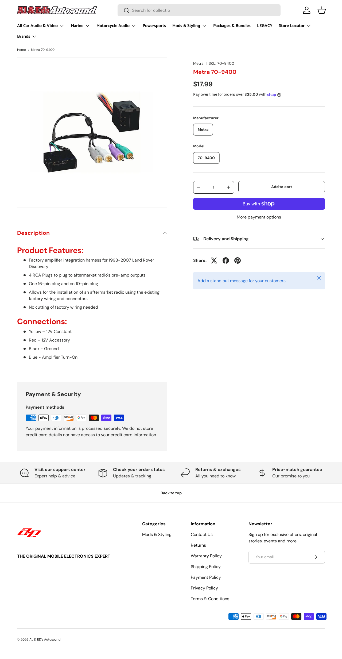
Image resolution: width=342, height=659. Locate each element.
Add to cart (281, 186)
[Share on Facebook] (226, 260)
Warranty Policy (206, 556)
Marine (77, 25)
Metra (198, 63)
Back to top (171, 493)
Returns (198, 545)
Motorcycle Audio (113, 25)
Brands (23, 36)
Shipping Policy (206, 566)
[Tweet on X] (214, 260)
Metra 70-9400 (43, 49)
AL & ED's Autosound (45, 639)
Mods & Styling (186, 25)
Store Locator (292, 25)
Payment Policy (206, 577)
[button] (322, 10)
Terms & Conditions (210, 598)
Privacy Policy (204, 588)
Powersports (154, 25)
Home (21, 49)
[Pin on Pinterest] (237, 260)
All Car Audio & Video (37, 25)
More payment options (259, 217)
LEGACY (265, 25)
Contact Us (202, 534)
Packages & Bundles (232, 25)
